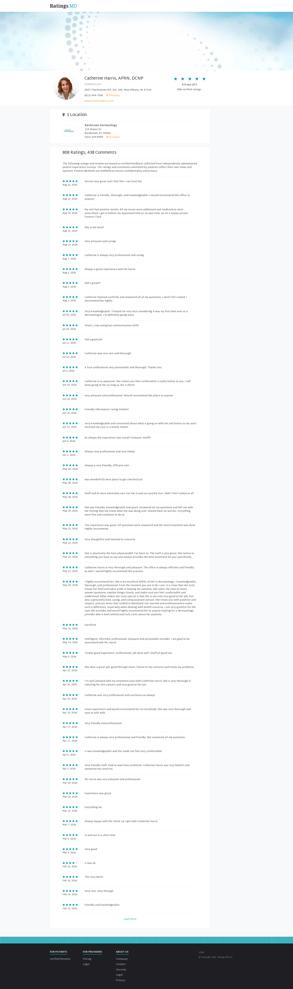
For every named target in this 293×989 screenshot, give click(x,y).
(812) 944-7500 (93, 95)
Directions (114, 95)
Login (86, 964)
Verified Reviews (60, 959)
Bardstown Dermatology (101, 125)
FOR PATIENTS (58, 952)
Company (122, 959)
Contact (121, 964)
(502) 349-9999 (94, 137)
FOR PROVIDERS (92, 952)
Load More (130, 919)
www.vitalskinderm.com (99, 101)
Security (121, 970)
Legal (119, 975)
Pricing (87, 959)
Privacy (120, 980)
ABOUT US (122, 952)
